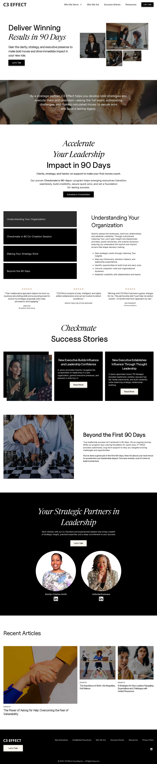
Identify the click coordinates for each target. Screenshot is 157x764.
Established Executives (82, 740)
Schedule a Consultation (78, 194)
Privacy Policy (148, 740)
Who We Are (93, 4)
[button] (73, 4)
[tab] (40, 219)
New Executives (61, 740)
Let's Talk (147, 4)
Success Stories (112, 4)
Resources (131, 4)
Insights (7, 707)
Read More (78, 384)
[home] (22, 4)
